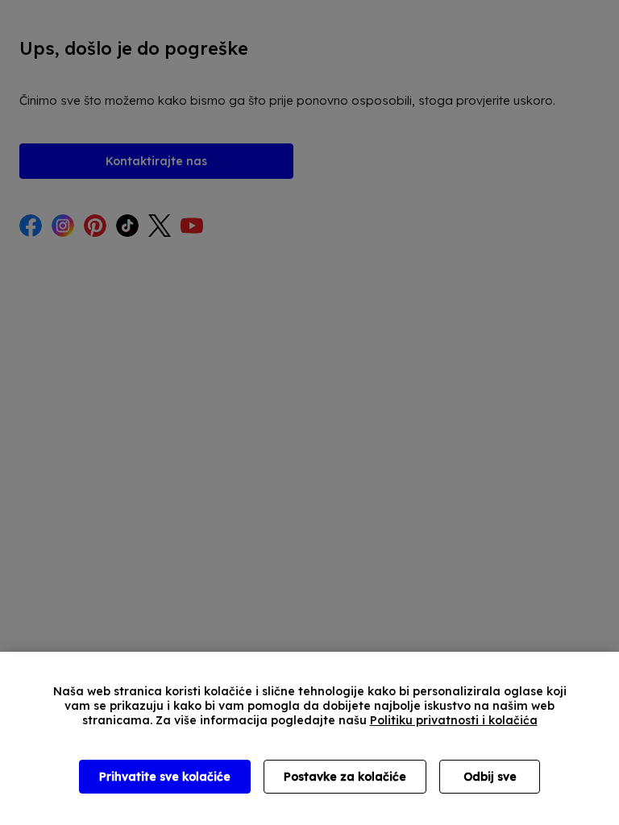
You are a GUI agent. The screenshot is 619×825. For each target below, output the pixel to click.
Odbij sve (490, 776)
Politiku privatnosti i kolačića (454, 720)
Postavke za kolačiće (345, 776)
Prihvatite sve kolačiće (165, 776)
